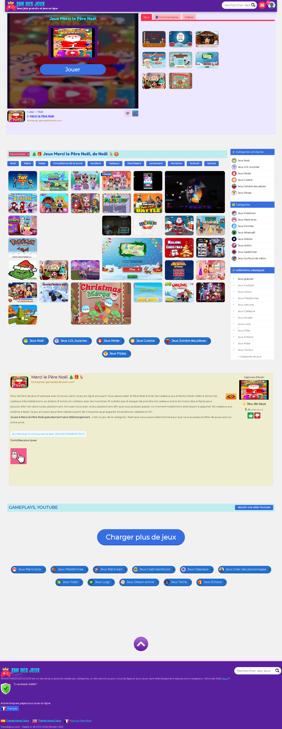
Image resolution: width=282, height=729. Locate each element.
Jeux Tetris (179, 582)
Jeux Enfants (245, 337)
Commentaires (167, 17)
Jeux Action (245, 245)
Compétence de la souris (67, 163)
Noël (13, 163)
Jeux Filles (244, 330)
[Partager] (135, 113)
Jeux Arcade (245, 317)
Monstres (176, 163)
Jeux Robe (244, 343)
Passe (42, 163)
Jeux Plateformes (248, 298)
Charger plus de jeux (141, 537)
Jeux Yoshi (70, 582)
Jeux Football (246, 285)
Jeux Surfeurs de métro (252, 258)
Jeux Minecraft (246, 232)
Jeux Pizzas (244, 192)
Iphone (211, 163)
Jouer (72, 69)
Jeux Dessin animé (140, 582)
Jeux (146, 17)
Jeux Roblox (245, 239)
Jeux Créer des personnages (245, 569)
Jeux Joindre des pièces (252, 186)
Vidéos (189, 17)
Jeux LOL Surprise (248, 167)
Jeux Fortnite (246, 226)
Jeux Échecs (213, 582)
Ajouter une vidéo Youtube (254, 507)
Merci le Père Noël (81, 720)
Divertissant (134, 163)
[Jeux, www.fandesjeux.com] (26, 6)
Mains (27, 163)
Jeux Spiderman (247, 252)
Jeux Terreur (245, 350)
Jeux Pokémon (247, 213)
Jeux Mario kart (111, 569)
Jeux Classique (246, 311)
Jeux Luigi (102, 582)
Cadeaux (114, 163)
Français (12, 708)
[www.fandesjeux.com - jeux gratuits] (20, 672)
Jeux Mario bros (247, 219)
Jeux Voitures (246, 304)
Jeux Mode (244, 173)
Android (194, 163)
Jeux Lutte (244, 324)
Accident (95, 163)
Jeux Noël (244, 160)
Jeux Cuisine (245, 180)
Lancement (156, 163)
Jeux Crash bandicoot (154, 569)
